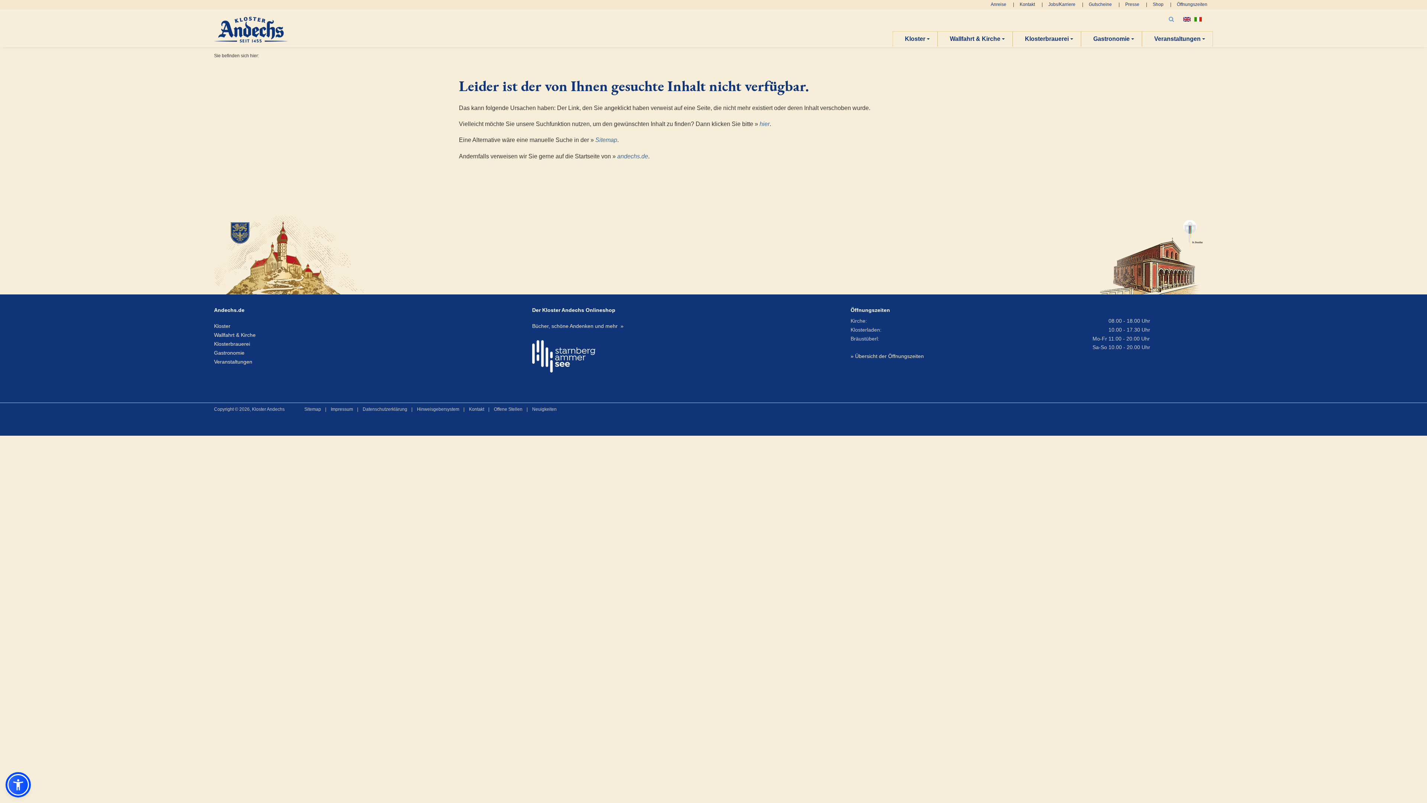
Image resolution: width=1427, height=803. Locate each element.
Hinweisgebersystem (438, 409)
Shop (1158, 4)
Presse (1132, 4)
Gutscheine (1100, 4)
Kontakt (1027, 4)
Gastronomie (1111, 39)
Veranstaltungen (1177, 39)
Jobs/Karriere (1061, 4)
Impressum (342, 409)
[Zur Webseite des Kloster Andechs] (374, 253)
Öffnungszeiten (1192, 4)
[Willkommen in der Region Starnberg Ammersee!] (563, 356)
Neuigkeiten (544, 409)
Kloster (915, 39)
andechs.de (632, 156)
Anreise (998, 4)
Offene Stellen (508, 409)
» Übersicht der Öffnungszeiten (887, 356)
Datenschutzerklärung (385, 409)
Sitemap (606, 140)
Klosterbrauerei (1047, 39)
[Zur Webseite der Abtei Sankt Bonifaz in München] (1151, 253)
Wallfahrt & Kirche (975, 39)
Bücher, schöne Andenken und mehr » (578, 326)
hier (765, 124)
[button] (18, 785)
